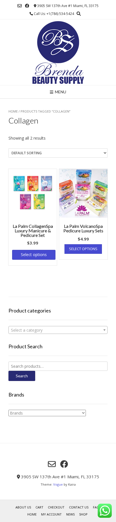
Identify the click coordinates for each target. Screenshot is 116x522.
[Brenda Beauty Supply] (58, 52)
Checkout (56, 507)
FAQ (96, 507)
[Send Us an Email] (19, 6)
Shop (83, 514)
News (70, 514)
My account (51, 514)
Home (13, 111)
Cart (39, 507)
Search (22, 375)
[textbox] (58, 330)
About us (23, 507)
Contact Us (78, 507)
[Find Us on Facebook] (27, 6)
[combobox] (58, 330)
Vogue (58, 484)
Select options (34, 254)
